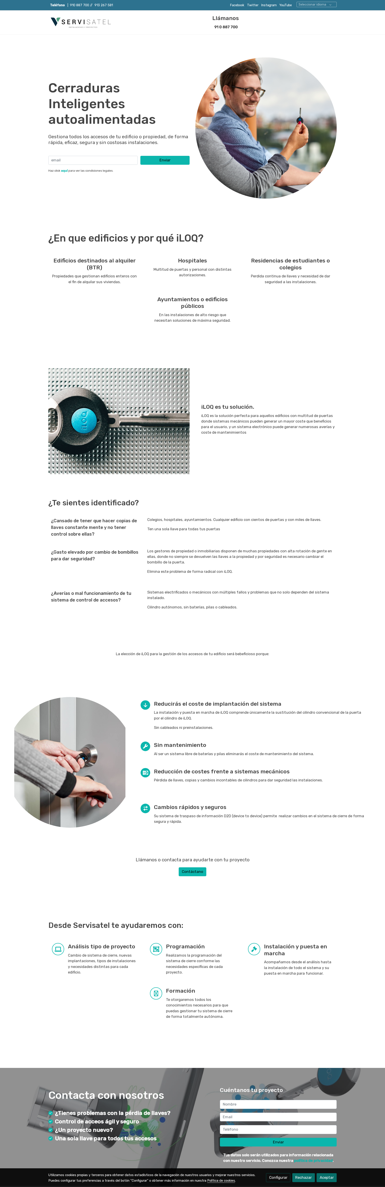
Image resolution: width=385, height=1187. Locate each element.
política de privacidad (313, 1160)
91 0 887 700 (225, 27)
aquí (64, 170)
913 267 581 (103, 5)
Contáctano (192, 871)
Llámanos (225, 18)
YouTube (285, 5)
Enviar (165, 160)
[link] (81, 22)
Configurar (278, 1177)
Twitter (252, 5)
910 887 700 (79, 5)
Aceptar (327, 1177)
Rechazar (303, 1177)
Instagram (268, 5)
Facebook (237, 5)
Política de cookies (221, 1181)
